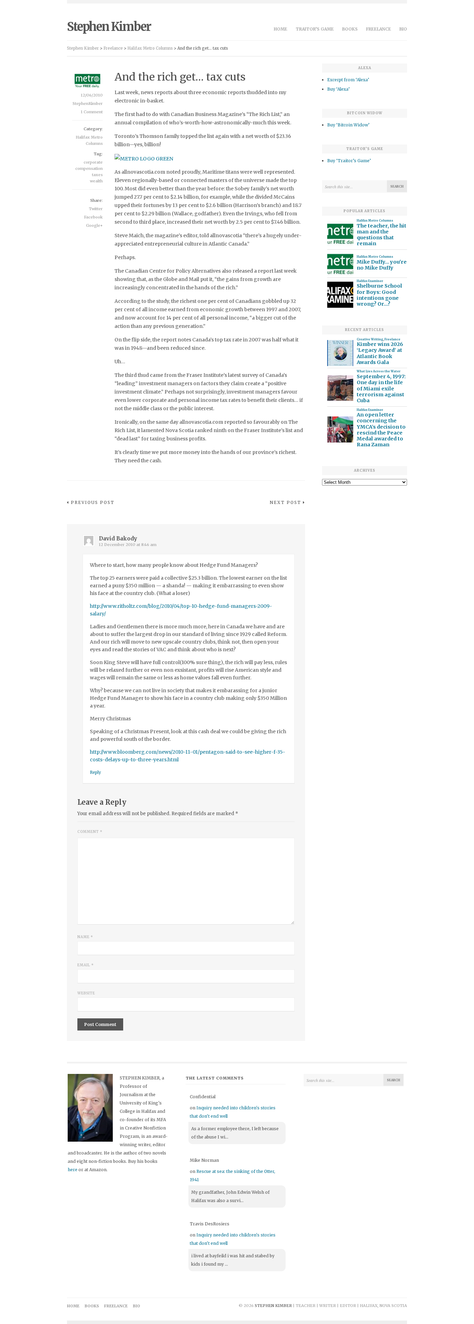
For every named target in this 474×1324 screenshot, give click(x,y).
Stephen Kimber (109, 26)
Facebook (93, 217)
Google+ (94, 225)
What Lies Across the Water (378, 371)
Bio (403, 29)
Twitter (96, 208)
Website (86, 993)
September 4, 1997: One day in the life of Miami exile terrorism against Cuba (381, 389)
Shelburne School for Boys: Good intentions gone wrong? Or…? (379, 295)
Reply (95, 772)
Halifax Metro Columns (375, 220)
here (72, 1169)
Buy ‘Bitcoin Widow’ (348, 124)
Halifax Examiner (370, 281)
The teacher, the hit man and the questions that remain (381, 235)
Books (350, 29)
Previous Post (93, 502)
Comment (89, 831)
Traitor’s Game (315, 29)
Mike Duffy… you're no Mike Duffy (382, 265)
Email (85, 965)
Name (85, 937)
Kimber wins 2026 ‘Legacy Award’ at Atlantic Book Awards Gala (380, 353)
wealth (96, 181)
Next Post (285, 502)
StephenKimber (88, 103)
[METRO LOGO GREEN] (144, 159)
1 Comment (92, 111)
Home (280, 29)
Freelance (378, 29)
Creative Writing (370, 339)
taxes (97, 174)
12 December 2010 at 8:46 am (127, 544)
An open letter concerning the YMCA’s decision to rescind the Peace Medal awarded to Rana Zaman (381, 430)
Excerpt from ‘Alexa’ (348, 79)
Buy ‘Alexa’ (338, 89)
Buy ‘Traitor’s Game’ (349, 160)
